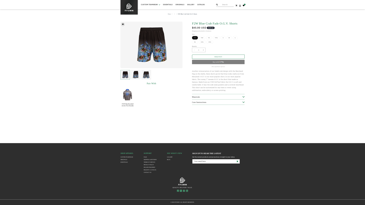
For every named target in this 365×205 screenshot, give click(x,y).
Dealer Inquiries (149, 167)
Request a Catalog (150, 170)
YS (196, 38)
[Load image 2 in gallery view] (136, 75)
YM (203, 38)
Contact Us (147, 172)
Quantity (194, 46)
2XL (203, 42)
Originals (124, 159)
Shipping (195, 31)
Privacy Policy (149, 164)
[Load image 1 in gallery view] (125, 75)
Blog (168, 159)
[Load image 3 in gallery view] (146, 75)
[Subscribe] (238, 161)
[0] (243, 5)
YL (210, 38)
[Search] (217, 5)
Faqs (145, 157)
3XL (210, 42)
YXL (217, 38)
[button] (150, 5)
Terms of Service (149, 162)
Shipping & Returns (150, 159)
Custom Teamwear (127, 157)
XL (196, 42)
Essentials (124, 162)
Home (169, 14)
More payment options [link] (218, 66)
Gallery (170, 157)
